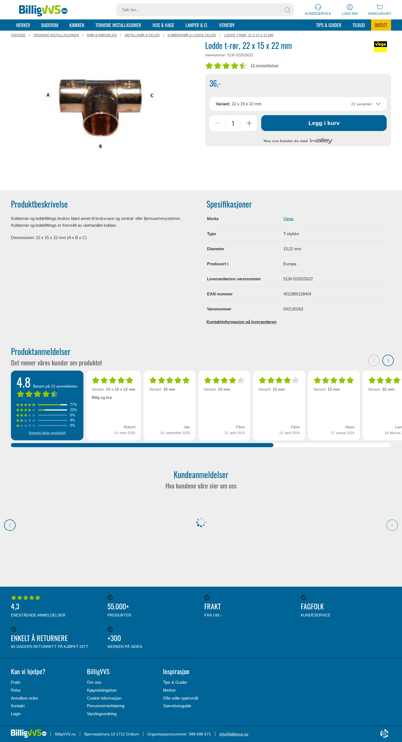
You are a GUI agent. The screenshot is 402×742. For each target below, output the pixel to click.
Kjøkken (76, 25)
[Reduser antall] (217, 123)
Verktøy (227, 25)
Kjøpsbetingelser (102, 690)
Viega (288, 218)
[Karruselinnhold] (98, 112)
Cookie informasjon (104, 698)
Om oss (94, 682)
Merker (23, 25)
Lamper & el (196, 25)
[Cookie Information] (384, 733)
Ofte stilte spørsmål (180, 698)
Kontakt (18, 705)
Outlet (381, 25)
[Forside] (43, 9)
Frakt (15, 682)
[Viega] (380, 46)
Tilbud (359, 25)
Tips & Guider (328, 25)
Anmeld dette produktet (47, 433)
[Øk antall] (249, 123)
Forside (18, 35)
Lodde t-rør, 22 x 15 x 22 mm (248, 35)
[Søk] (287, 10)
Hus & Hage (163, 25)
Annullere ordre (24, 698)
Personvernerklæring (105, 705)
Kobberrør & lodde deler (192, 35)
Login (16, 713)
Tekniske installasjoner (118, 25)
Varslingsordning (101, 713)
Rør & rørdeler (102, 35)
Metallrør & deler (142, 35)
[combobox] (298, 104)
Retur (16, 690)
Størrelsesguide (177, 705)
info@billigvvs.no (233, 734)
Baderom (49, 25)
